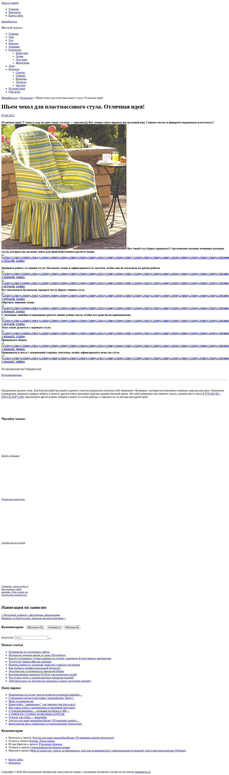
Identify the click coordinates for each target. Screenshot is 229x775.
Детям (19, 56)
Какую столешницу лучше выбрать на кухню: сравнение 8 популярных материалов (60, 658)
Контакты (15, 12)
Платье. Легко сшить (42, 740)
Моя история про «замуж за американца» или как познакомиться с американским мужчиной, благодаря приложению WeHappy (108, 750)
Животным (22, 62)
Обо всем (14, 91)
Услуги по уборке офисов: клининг (30, 661)
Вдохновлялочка (11, 375)
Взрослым (22, 53)
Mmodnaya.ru (9, 97)
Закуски (21, 85)
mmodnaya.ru (9, 21)
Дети (12, 66)
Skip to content (9, 2)
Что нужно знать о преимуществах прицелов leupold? (41, 677)
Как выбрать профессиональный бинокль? (35, 668)
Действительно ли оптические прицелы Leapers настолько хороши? (50, 680)
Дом (11, 36)
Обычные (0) (72, 627)
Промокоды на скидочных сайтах (29, 651)
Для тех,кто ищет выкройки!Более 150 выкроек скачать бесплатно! (73, 737)
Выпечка (21, 78)
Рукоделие (15, 49)
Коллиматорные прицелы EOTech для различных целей (43, 674)
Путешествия (17, 88)
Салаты (20, 72)
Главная (13, 9)
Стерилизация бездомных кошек (50, 747)
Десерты (21, 82)
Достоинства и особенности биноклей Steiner (36, 671)
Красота (13, 43)
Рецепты (14, 69)
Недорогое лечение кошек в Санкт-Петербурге (37, 655)
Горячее (20, 75)
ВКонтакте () (35, 627)
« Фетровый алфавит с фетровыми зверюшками (30, 615)
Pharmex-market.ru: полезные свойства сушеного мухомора (44, 664)
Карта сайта (16, 15)
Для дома (21, 59)
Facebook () (54, 627)
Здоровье (14, 46)
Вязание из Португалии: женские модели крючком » (33, 618)
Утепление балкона (50, 744)
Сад (11, 40)
